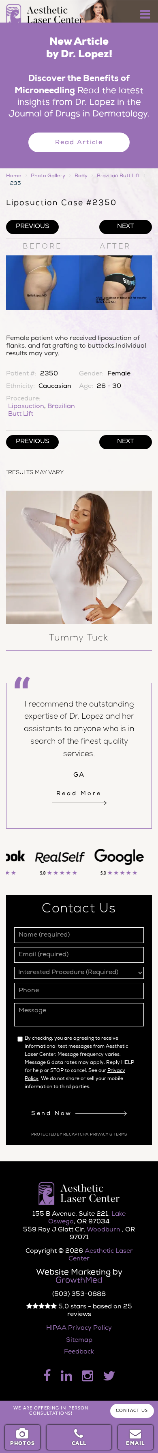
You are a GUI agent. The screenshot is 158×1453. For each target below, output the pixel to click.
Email (135, 1444)
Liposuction (26, 407)
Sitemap (79, 1340)
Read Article (79, 143)
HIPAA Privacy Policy (79, 1328)
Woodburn (104, 1230)
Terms (119, 1135)
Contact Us (132, 1410)
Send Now (53, 1114)
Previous (32, 227)
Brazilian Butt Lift (118, 176)
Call (79, 1444)
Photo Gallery (48, 176)
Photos (22, 1444)
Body (81, 176)
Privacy (99, 1135)
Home (13, 176)
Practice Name (79, 4)
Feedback (79, 1352)
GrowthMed (79, 1281)
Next (125, 227)
